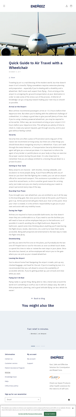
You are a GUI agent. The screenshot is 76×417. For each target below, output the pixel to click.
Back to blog (39, 298)
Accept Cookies (50, 414)
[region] (38, 411)
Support (30, 363)
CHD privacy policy (11, 386)
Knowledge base (11, 377)
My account (31, 359)
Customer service (11, 363)
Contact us (9, 359)
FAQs (7, 381)
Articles (7, 372)
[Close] (73, 408)
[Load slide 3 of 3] (43, 346)
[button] (4, 6)
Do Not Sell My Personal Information (30, 414)
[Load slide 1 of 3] (33, 346)
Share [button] (13, 77)
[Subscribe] (38, 399)
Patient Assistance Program (15, 368)
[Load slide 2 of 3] (38, 346)
